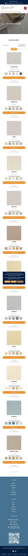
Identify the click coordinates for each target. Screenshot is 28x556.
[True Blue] (13, 423)
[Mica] (17, 458)
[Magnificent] (14, 268)
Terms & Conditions (23, 554)
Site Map (9, 554)
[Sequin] (20, 353)
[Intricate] (9, 388)
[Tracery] (9, 458)
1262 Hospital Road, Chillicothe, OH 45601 (15, 3)
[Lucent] (9, 353)
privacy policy (13, 277)
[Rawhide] (20, 248)
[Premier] (17, 178)
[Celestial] (20, 73)
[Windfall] (9, 178)
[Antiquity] (17, 353)
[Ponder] (14, 337)
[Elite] (13, 178)
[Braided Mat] (13, 458)
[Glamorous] (17, 318)
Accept (7, 281)
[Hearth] (13, 388)
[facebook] (13, 551)
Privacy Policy (15, 554)
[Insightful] (13, 353)
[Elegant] (13, 318)
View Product (14, 77)
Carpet (10, 12)
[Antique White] (13, 108)
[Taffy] (17, 248)
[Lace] (17, 108)
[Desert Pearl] (9, 248)
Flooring (6, 12)
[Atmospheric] (14, 58)
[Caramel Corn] (20, 458)
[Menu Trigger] (25, 8)
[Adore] (14, 163)
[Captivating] (20, 318)
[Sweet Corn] (20, 388)
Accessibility (3, 554)
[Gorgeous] (14, 303)
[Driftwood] (14, 233)
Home (2, 12)
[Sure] (14, 407)
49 (17, 472)
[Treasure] (20, 178)
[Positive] (17, 423)
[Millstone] (14, 442)
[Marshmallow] (14, 93)
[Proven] (9, 423)
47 (13, 472)
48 (15, 472)
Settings (20, 281)
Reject (13, 281)
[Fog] (20, 108)
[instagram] (16, 551)
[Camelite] (13, 248)
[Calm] (17, 73)
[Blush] (13, 73)
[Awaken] (9, 73)
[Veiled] (17, 388)
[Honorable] (20, 423)
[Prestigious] (9, 318)
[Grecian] (14, 372)
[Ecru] (9, 108)
